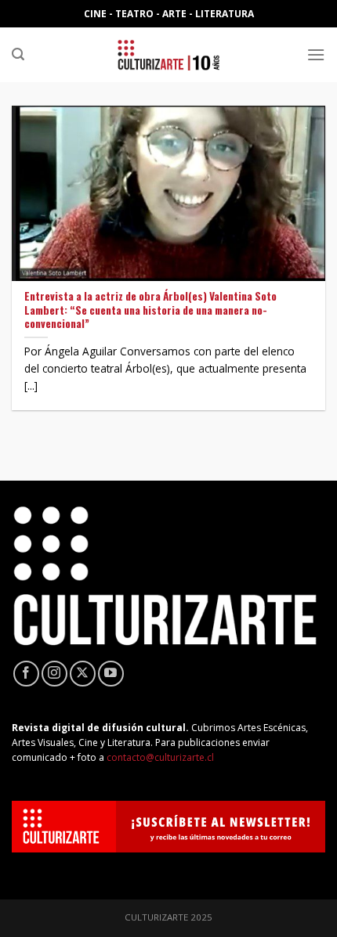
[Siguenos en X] (83, 674)
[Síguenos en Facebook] (26, 674)
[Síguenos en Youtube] (111, 674)
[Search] (18, 54)
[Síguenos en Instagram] (54, 674)
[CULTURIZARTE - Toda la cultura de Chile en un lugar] (168, 54)
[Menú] (315, 54)
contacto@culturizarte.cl (160, 757)
